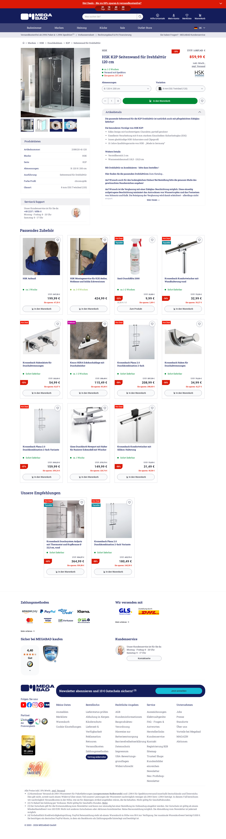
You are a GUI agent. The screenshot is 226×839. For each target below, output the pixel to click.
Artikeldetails (114, 112)
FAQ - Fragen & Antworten (155, 724)
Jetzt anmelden (178, 691)
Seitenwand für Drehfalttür (87, 42)
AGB (117, 711)
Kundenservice (156, 736)
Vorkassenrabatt (86, 35)
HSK (42, 42)
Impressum (121, 751)
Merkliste (61, 716)
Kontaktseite (144, 658)
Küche (103, 27)
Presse (180, 716)
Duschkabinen (55, 42)
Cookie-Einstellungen (68, 726)
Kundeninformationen (128, 716)
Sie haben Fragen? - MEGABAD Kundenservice (182, 35)
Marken (59, 27)
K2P (68, 42)
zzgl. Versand (58, 790)
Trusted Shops (155, 756)
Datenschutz (122, 746)
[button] (157, 17)
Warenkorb (62, 721)
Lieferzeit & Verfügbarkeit (94, 729)
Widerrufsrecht (124, 766)
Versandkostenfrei (46, 35)
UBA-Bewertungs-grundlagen (125, 759)
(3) (135, 690)
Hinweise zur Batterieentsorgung (126, 734)
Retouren (91, 741)
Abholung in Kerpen (97, 716)
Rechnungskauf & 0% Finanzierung (114, 35)
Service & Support (34, 201)
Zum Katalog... (156, 173)
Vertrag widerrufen (96, 757)
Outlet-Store (145, 27)
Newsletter (153, 771)
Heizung (82, 27)
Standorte (182, 721)
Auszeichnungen (157, 711)
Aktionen (182, 741)
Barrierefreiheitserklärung (130, 741)
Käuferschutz (93, 721)
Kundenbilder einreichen (155, 763)
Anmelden (62, 711)
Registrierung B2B (157, 746)
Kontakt (151, 741)
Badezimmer (34, 27)
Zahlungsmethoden (97, 751)
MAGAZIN (182, 736)
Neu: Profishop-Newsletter (156, 778)
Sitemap (151, 751)
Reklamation (93, 736)
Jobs (179, 711)
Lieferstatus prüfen (97, 711)
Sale (122, 27)
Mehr (105, 802)
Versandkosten (95, 746)
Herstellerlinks (155, 731)
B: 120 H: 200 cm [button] (112, 88)
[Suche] (140, 17)
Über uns (181, 726)
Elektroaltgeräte (156, 716)
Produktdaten (32, 141)
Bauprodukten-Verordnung (124, 724)
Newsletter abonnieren (97, 691)
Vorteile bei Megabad (188, 731)
